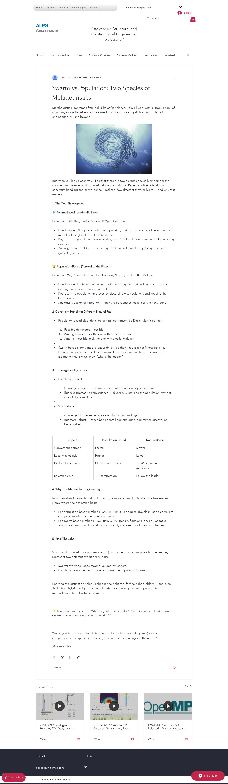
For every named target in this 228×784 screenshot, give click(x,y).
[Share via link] (78, 657)
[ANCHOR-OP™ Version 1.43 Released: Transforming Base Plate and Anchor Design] (114, 706)
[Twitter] (180, 7)
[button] (193, 18)
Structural (170, 54)
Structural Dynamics (99, 54)
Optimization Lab (60, 54)
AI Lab (79, 54)
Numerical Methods (127, 54)
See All (188, 686)
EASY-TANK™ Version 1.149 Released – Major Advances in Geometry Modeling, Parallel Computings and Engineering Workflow (166, 727)
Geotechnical (151, 54)
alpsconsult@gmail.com (138, 7)
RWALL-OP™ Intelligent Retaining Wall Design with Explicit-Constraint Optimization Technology (59, 727)
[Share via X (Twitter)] (62, 657)
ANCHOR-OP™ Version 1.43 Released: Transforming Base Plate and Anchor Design (111, 727)
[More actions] (174, 78)
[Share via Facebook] (53, 657)
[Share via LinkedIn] (70, 657)
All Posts (40, 54)
